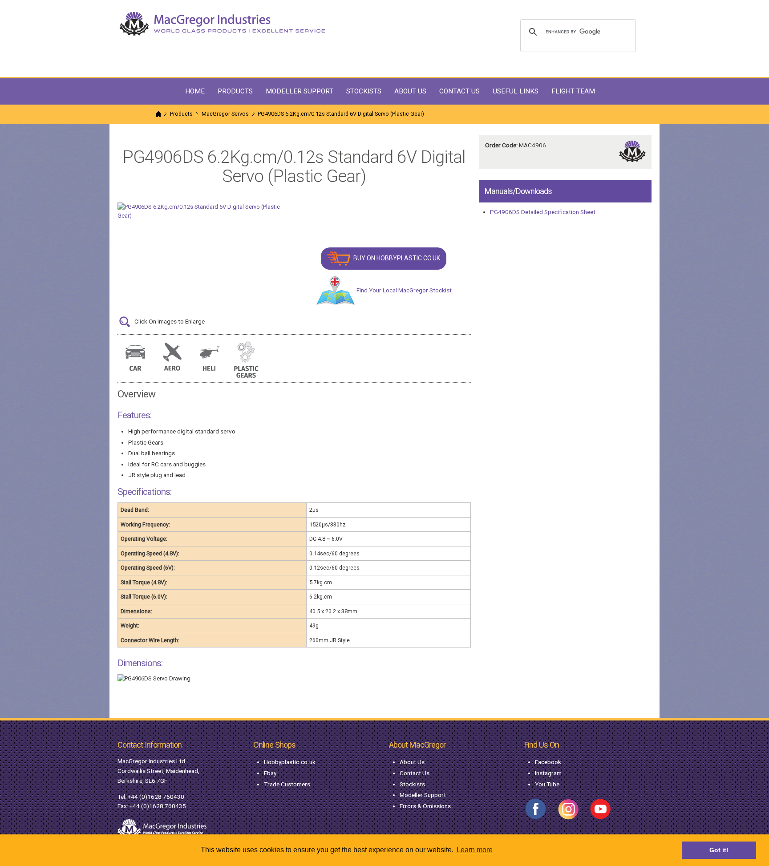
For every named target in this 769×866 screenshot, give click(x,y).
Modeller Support (423, 794)
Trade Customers (287, 784)
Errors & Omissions (425, 805)
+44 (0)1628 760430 (156, 796)
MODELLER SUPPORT (299, 91)
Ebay (270, 773)
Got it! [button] (719, 850)
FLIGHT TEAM (573, 91)
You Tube (547, 784)
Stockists (412, 784)
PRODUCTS (235, 91)
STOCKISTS (363, 91)
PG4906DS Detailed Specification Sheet (542, 211)
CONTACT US (459, 91)
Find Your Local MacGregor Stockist (403, 290)
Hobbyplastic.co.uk (290, 761)
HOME (195, 91)
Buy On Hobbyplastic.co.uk (396, 258)
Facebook (548, 761)
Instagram (548, 773)
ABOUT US (410, 91)
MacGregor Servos (225, 113)
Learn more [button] (475, 850)
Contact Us (414, 773)
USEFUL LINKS (515, 91)
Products (181, 113)
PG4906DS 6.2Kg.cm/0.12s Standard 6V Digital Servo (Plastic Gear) (341, 113)
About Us (412, 761)
